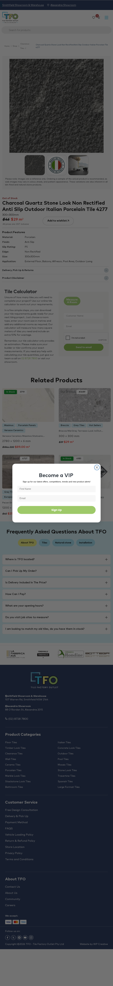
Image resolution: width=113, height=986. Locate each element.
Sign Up (56, 510)
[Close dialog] (96, 467)
